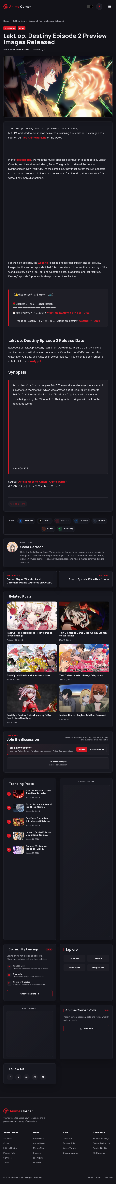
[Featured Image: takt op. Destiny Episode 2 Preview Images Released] (58, 86)
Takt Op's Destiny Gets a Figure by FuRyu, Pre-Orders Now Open (29, 716)
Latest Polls (68, 1138)
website (43, 262)
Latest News (39, 1138)
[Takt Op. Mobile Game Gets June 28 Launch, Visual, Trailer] (84, 616)
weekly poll (34, 361)
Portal (90, 1177)
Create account (97, 749)
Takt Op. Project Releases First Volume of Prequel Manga (29, 634)
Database (74, 958)
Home (6, 21)
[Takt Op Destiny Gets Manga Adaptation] (84, 658)
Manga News (98, 967)
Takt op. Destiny (17, 504)
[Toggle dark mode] (90, 6)
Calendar (98, 958)
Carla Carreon (21, 49)
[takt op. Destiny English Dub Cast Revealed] (84, 698)
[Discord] (43, 1077)
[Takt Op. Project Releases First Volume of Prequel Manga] (32, 616)
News (21, 28)
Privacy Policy (10, 1153)
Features (37, 1162)
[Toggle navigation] (110, 7)
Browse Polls (69, 1143)
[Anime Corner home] (17, 6)
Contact (7, 1143)
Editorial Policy (10, 1148)
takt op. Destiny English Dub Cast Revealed (82, 715)
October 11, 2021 (89, 320)
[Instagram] (26, 1077)
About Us (7, 1138)
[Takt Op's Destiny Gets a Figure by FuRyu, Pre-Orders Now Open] (32, 698)
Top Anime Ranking (34, 137)
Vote (107, 1010)
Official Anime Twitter (53, 481)
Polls (98, 1177)
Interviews (38, 1158)
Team (6, 1162)
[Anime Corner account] (99, 6)
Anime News (10, 28)
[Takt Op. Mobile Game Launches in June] (32, 658)
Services (7, 1158)
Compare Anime (70, 1153)
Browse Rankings (101, 1138)
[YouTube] (35, 1077)
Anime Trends (69, 1148)
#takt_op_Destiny (58, 312)
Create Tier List (100, 1148)
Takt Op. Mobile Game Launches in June (28, 675)
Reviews (37, 1153)
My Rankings (99, 1153)
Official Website (28, 481)
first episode (23, 159)
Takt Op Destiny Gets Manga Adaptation (81, 675)
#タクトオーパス (79, 312)
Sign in (82, 749)
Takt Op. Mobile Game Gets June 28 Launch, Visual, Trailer (83, 634)
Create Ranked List (102, 1143)
